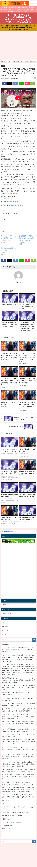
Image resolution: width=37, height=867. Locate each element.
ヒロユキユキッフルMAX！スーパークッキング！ (15, 812)
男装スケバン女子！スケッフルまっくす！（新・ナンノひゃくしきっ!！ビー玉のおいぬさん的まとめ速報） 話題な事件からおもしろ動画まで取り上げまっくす (18, 716)
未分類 (2, 65)
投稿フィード (6, 626)
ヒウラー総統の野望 (7, 825)
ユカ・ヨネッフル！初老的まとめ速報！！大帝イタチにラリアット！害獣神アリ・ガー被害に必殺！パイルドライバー (18, 749)
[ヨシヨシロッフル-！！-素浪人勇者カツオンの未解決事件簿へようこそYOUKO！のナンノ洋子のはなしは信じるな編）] (18, 776)
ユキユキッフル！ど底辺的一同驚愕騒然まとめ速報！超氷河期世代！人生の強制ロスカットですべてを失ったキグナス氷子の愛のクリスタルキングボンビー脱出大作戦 (18, 789)
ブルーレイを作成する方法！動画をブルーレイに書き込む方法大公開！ (8, 237)
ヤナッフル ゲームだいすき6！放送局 (12, 822)
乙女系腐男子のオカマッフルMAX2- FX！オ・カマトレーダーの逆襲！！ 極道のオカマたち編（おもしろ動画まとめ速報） (18, 687)
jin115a (19, 282)
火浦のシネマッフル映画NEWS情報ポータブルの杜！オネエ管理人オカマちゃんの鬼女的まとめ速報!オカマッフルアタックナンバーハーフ (18, 741)
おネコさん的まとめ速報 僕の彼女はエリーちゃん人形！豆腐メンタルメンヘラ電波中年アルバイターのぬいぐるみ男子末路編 (18, 649)
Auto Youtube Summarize (17, 205)
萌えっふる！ (5, 800)
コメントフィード (7, 630)
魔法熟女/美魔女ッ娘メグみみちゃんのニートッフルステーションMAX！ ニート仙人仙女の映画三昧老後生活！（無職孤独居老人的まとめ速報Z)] (18, 680)
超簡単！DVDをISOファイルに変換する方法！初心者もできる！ (8, 248)
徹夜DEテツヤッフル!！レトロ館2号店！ (13, 815)
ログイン (4, 622)
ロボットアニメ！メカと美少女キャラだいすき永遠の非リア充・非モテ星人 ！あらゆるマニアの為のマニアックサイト (18, 723)
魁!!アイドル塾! (6, 828)
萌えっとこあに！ (7, 803)
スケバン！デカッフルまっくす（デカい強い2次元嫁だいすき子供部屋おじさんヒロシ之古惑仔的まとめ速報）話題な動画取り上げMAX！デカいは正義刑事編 (18, 764)
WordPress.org (6, 635)
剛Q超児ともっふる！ (8, 819)
